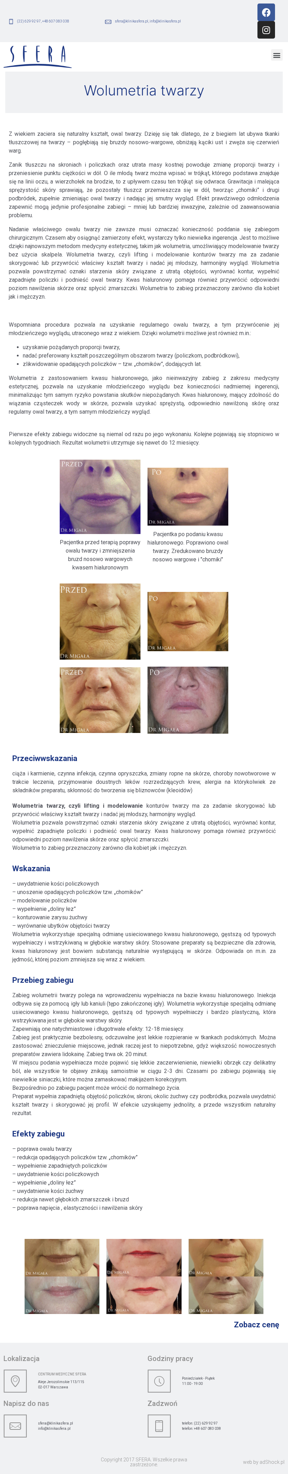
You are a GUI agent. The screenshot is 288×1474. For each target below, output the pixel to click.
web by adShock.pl (263, 1462)
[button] (277, 55)
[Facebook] (266, 12)
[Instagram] (266, 30)
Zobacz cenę (256, 1324)
